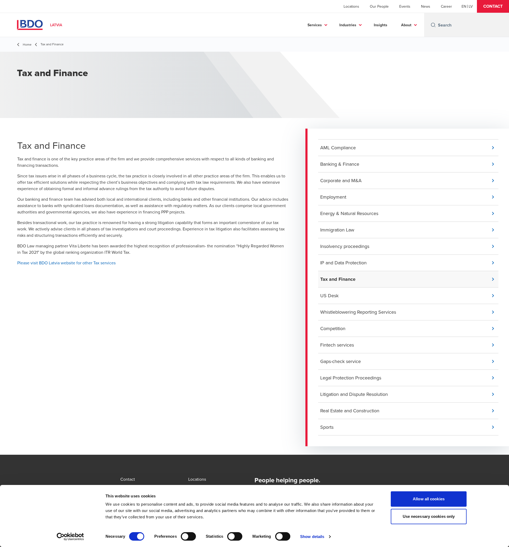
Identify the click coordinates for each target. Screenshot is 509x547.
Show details (312, 536)
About (406, 25)
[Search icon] (433, 25)
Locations (351, 6)
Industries (347, 25)
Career (446, 6)
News (425, 6)
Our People (379, 6)
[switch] (188, 536)
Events (404, 6)
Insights (380, 25)
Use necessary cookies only (429, 516)
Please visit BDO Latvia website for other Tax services (66, 263)
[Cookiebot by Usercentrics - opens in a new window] (70, 537)
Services (315, 25)
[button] (493, 6)
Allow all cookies (429, 499)
